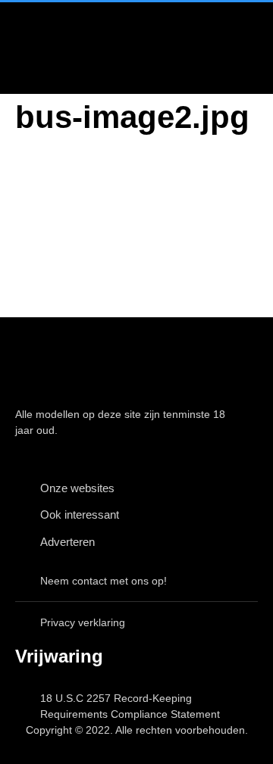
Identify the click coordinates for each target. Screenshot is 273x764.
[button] (227, 48)
